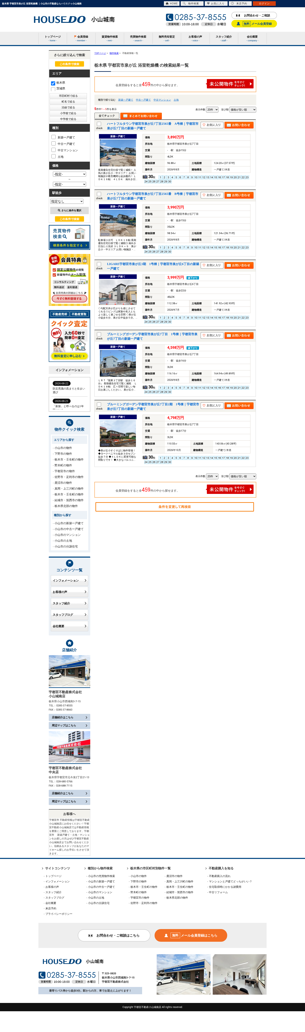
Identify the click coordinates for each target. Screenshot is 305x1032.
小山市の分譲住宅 (66, 546)
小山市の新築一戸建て (69, 523)
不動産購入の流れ (220, 876)
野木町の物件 (63, 465)
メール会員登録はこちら (194, 935)
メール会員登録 (258, 23)
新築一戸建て (125, 99)
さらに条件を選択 (71, 210)
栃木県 (60, 82)
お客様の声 (60, 592)
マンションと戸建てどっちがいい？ (230, 881)
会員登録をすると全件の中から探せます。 (147, 84)
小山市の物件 (63, 447)
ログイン (264, 3)
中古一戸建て (143, 99)
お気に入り (217, 3)
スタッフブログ (63, 614)
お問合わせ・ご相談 (257, 15)
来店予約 (241, 3)
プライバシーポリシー (58, 913)
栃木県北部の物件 (66, 506)
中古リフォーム (218, 892)
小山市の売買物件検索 (101, 876)
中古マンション (162, 99)
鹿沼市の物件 (63, 482)
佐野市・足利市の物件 (69, 477)
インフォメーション (66, 580)
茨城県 (60, 88)
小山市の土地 (63, 540)
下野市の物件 (63, 453)
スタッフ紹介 (61, 603)
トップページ (53, 876)
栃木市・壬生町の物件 (69, 459)
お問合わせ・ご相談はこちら (118, 935)
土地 (176, 99)
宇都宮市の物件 (65, 471)
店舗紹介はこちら (62, 717)
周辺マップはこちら (64, 725)
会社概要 (58, 626)
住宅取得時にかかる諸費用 (225, 886)
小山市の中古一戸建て (69, 529)
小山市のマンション (68, 534)
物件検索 (193, 3)
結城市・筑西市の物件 (69, 500)
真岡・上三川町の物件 (69, 488)
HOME (174, 3)
